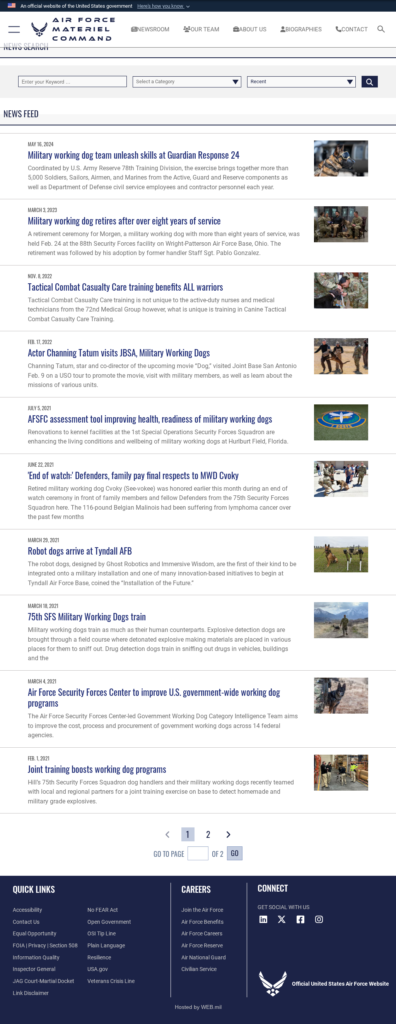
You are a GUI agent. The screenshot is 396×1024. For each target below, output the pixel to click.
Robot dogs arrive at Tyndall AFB (80, 550)
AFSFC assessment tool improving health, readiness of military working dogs (150, 418)
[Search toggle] (382, 29)
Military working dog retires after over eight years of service (124, 220)
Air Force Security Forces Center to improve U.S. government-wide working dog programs (154, 697)
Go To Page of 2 (189, 853)
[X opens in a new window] (282, 919)
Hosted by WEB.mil (198, 1007)
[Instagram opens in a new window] (319, 919)
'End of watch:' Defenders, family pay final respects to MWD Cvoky (133, 475)
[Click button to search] (370, 81)
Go (235, 853)
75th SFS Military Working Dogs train (87, 616)
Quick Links (34, 889)
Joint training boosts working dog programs (97, 769)
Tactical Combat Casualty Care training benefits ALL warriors (125, 286)
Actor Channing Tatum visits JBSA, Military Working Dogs (119, 352)
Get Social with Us (283, 907)
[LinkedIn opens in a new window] (263, 919)
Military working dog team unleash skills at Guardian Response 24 (133, 154)
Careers (196, 889)
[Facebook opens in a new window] (300, 919)
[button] (164, 6)
